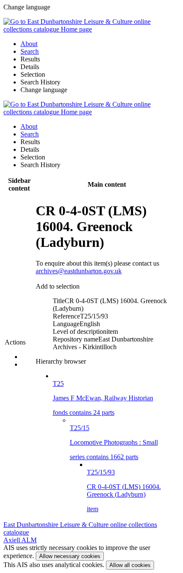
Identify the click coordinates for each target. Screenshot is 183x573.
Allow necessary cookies (69, 556)
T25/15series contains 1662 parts (114, 442)
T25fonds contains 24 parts (103, 398)
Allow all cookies (130, 565)
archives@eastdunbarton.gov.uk (79, 271)
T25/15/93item (124, 490)
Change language (43, 89)
